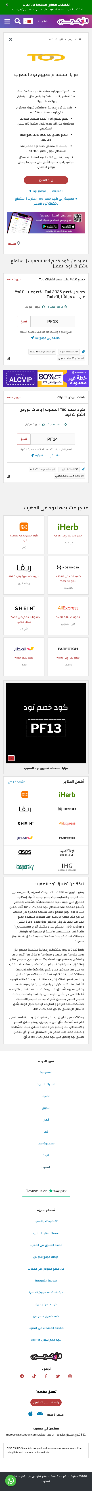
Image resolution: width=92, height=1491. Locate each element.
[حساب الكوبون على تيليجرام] (22, 1376)
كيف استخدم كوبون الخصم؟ (46, 1292)
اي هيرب (68, 542)
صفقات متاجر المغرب (46, 1233)
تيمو (24, 547)
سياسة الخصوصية (46, 1280)
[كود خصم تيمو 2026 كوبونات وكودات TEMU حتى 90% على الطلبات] (24, 526)
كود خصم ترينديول (46, 1304)
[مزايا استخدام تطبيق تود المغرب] (46, 723)
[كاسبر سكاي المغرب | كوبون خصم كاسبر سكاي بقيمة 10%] (25, 867)
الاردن (46, 1155)
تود (50, 39)
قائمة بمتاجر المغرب (46, 1221)
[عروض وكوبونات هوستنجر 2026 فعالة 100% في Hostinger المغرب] (68, 567)
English (43, 21)
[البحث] (18, 21)
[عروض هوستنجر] (46, 378)
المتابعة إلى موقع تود (47, 191)
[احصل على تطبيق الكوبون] (46, 222)
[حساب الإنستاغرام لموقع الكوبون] (70, 1376)
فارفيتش (68, 664)
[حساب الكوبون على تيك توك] (34, 1376)
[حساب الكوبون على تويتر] (58, 1376)
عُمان (46, 1119)
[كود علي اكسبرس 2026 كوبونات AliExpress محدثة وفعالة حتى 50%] (68, 608)
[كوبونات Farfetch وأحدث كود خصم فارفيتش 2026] (68, 648)
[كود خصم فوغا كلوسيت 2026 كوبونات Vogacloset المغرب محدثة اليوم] (67, 852)
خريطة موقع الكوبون (46, 1257)
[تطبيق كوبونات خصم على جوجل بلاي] (40, 1415)
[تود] (46, 57)
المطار (24, 664)
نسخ (24, 321)
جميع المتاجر (66, 39)
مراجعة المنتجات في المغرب (46, 1328)
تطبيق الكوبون (46, 1391)
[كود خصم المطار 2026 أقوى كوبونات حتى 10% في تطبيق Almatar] (24, 648)
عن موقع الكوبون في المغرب (46, 1268)
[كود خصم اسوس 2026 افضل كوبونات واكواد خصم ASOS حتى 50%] (25, 852)
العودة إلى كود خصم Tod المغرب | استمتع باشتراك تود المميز (45, 201)
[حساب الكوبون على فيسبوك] (46, 1376)
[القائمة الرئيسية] (7, 21)
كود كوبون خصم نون (46, 1316)
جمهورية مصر (46, 1143)
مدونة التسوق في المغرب (46, 1245)
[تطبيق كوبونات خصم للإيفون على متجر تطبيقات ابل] (30, 1415)
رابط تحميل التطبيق (46, 1402)
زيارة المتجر (46, 180)
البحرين (46, 1108)
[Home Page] (73, 21)
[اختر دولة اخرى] (28, 21)
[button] (7, 4)
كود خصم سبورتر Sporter (46, 1340)
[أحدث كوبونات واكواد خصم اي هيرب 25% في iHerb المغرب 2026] (68, 526)
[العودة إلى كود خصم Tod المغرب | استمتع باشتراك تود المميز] (11, 40)
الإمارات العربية (46, 1084)
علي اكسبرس (68, 624)
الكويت (46, 1096)
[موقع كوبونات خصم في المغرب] (80, 39)
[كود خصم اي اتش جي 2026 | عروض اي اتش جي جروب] (67, 867)
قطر (46, 1131)
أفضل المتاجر (73, 781)
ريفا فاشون (24, 583)
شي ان (24, 628)
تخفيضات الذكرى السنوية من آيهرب (46, 5)
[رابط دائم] (83, 351)
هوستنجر (68, 588)
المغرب (46, 1167)
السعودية (46, 1072)
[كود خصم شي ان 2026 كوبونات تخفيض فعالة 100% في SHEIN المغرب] (24, 608)
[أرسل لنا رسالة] (10, 1480)
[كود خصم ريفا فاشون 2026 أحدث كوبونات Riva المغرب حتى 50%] (24, 567)
